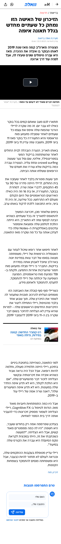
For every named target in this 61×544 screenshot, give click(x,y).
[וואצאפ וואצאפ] (12, 4)
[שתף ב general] (5, 4)
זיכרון (55, 472)
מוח (50, 472)
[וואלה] (30, 4)
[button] (47, 4)
